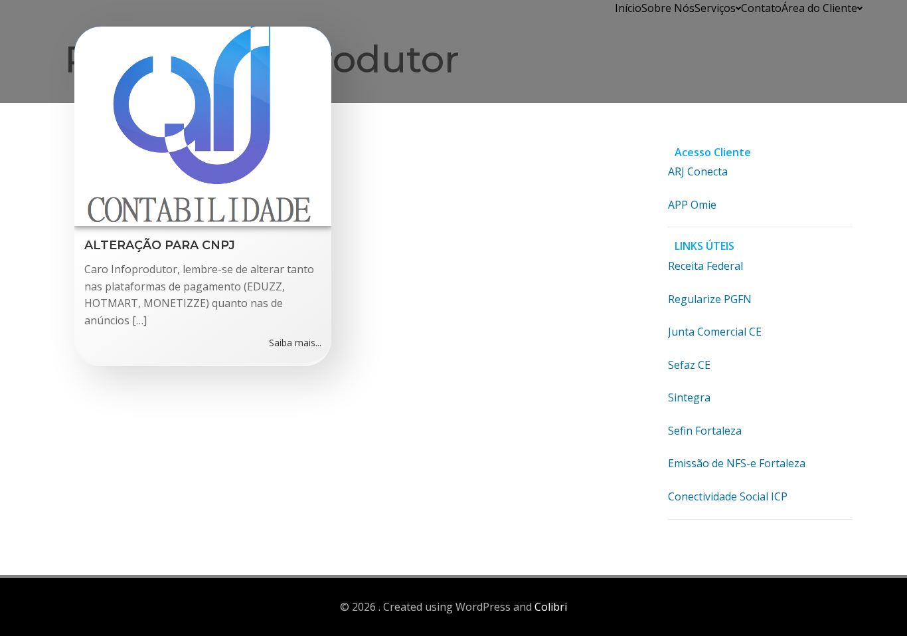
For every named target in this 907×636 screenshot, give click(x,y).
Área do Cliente (819, 8)
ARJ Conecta (698, 171)
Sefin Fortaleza (705, 430)
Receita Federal (705, 266)
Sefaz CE (689, 365)
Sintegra (689, 397)
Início (628, 8)
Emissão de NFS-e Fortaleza (736, 463)
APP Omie (692, 204)
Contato (761, 8)
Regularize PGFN (710, 299)
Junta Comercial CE (715, 331)
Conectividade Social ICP (727, 496)
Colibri (551, 606)
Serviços (715, 8)
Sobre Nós (668, 8)
